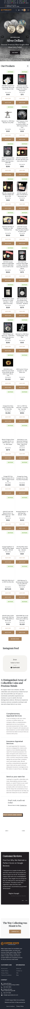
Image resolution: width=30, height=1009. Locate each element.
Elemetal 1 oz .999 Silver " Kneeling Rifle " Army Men (22, 335)
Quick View (8, 98)
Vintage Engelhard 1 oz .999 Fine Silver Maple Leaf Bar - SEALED (8, 548)
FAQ (17, 973)
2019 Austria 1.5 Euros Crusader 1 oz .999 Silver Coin (22, 370)
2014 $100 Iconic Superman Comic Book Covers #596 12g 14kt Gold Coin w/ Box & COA (8, 372)
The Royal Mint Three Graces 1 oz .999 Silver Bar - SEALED (22, 548)
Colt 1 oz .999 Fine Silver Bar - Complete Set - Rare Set (22, 407)
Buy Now (15, 52)
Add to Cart (8, 102)
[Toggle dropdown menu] (27, 66)
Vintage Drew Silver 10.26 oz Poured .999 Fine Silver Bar (7, 407)
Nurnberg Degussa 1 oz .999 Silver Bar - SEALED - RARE (22, 513)
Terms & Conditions (6, 975)
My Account (4, 968)
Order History (4, 970)
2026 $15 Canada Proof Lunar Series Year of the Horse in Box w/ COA (8, 87)
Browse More (15, 639)
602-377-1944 (7, 992)
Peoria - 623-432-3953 (11, 5)
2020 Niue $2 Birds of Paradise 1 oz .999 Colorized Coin (8, 228)
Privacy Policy (4, 973)
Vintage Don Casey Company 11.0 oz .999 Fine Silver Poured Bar (22, 478)
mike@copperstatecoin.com (10, 995)
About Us (18, 968)
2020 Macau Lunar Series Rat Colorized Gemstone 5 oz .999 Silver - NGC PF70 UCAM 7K (22, 443)
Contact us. (23, 805)
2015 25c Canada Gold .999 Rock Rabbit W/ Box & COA (8, 194)
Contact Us (15, 931)
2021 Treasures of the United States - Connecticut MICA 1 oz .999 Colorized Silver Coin (22, 124)
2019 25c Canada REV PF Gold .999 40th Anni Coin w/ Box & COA (22, 159)
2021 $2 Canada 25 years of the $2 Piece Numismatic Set (22, 194)
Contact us (19, 970)
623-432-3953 (7, 987)
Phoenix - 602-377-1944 (13, 6)
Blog (17, 975)
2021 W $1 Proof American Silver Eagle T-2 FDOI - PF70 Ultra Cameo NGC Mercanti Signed (22, 265)
